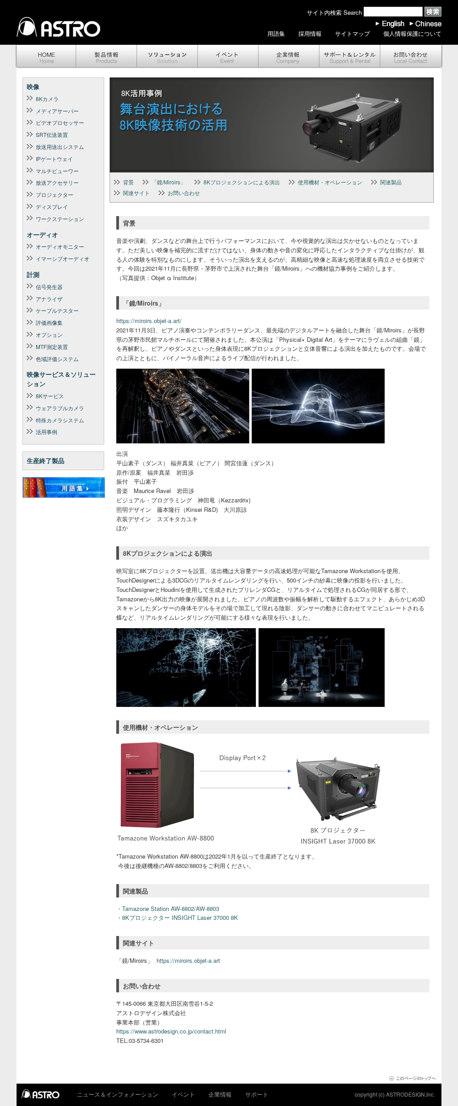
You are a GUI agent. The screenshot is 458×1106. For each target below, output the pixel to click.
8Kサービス (50, 396)
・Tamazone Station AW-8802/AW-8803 (167, 908)
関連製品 (391, 182)
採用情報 (310, 33)
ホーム (45, 56)
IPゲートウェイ (54, 158)
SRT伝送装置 (52, 134)
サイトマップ (352, 33)
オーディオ (42, 234)
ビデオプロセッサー (60, 122)
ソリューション (167, 56)
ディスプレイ (52, 206)
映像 (33, 86)
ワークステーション (60, 218)
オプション (49, 334)
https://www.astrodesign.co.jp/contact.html (171, 1031)
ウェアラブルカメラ (60, 408)
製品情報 (106, 56)
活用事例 (46, 431)
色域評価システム (57, 358)
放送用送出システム (60, 146)
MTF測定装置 (52, 346)
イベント (228, 56)
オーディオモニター (60, 246)
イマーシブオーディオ (62, 258)
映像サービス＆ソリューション (61, 379)
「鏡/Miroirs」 (169, 182)
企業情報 (289, 56)
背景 (128, 182)
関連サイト (136, 192)
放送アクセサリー (57, 182)
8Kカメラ (47, 98)
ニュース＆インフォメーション (117, 1094)
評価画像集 (49, 322)
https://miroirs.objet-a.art (188, 960)
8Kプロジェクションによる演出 (242, 182)
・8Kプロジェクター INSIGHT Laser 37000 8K (177, 917)
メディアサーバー (57, 111)
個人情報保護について (412, 33)
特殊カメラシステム (60, 420)
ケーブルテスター (57, 310)
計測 (33, 274)
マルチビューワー (57, 170)
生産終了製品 (45, 460)
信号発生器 (49, 286)
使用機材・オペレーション (330, 182)
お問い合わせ (411, 56)
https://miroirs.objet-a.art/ (149, 320)
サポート (349, 56)
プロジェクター (54, 194)
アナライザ (49, 298)
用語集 (276, 33)
